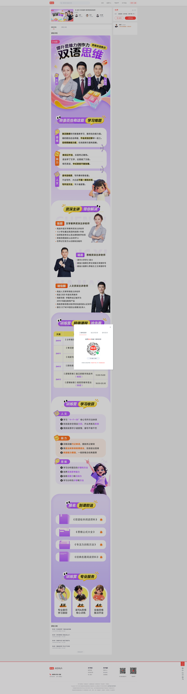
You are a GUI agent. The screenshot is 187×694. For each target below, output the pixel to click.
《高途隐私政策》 (101, 362)
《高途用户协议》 (93, 362)
